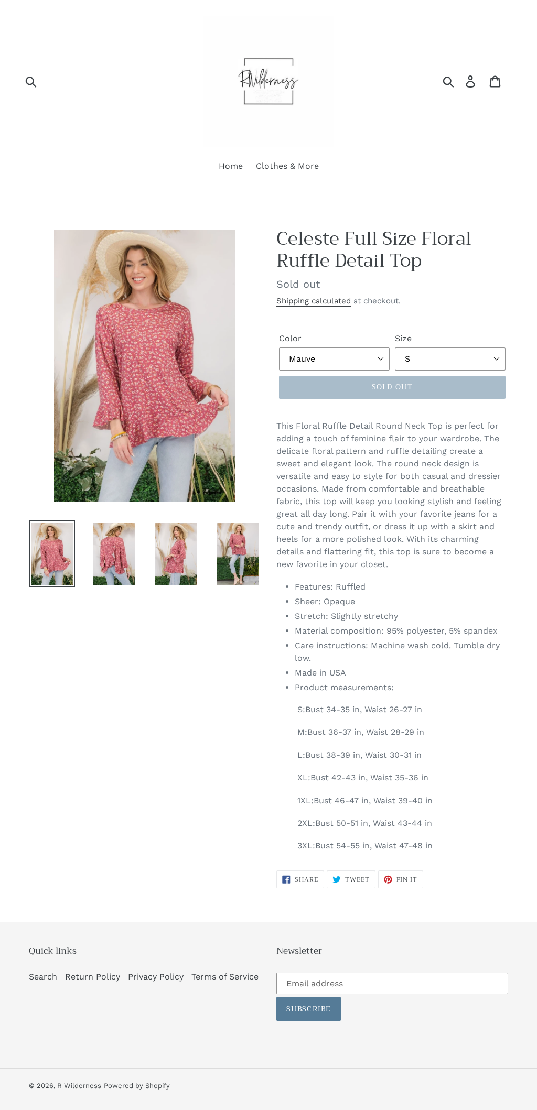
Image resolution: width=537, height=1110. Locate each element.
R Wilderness (79, 1086)
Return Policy (92, 977)
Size (403, 338)
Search (43, 977)
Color (290, 338)
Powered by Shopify (137, 1086)
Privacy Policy (156, 977)
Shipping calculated (313, 301)
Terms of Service (225, 977)
